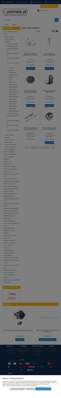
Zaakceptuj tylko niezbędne (17, 389)
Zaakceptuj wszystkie (43, 389)
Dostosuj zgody (30, 389)
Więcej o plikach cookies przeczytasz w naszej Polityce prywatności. (20, 385)
